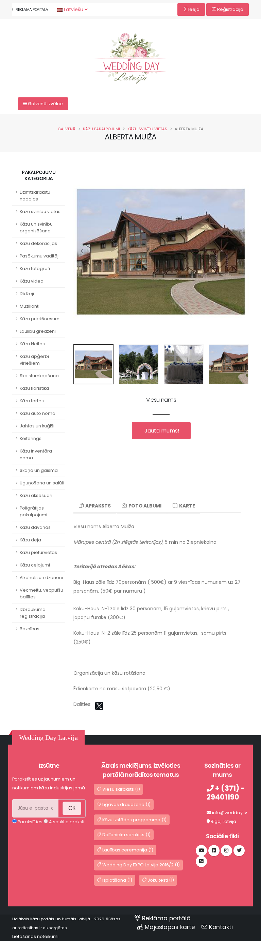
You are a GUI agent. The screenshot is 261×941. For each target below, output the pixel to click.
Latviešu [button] (74, 9)
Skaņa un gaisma (39, 470)
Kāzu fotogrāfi (35, 268)
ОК (71, 808)
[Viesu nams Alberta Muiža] (130, 45)
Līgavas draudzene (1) (126, 804)
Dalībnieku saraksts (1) (126, 835)
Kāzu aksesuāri (36, 495)
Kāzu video (32, 281)
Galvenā (66, 129)
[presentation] (82, 251)
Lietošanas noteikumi (35, 936)
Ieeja (193, 9)
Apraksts (97, 505)
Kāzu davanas (35, 527)
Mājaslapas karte (170, 927)
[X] (99, 706)
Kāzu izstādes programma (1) (134, 820)
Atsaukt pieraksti (66, 822)
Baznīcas (29, 629)
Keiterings (30, 438)
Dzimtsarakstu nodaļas (35, 195)
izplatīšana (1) (116, 880)
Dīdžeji (27, 293)
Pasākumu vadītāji (39, 256)
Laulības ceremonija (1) (127, 850)
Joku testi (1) (160, 880)
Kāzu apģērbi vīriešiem (34, 359)
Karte (186, 505)
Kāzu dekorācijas (38, 243)
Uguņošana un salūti (42, 483)
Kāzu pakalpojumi (101, 129)
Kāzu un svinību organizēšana (36, 227)
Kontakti (221, 927)
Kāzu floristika (34, 388)
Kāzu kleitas (32, 344)
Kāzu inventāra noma (36, 454)
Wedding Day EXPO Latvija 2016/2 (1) (140, 865)
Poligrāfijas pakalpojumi (33, 511)
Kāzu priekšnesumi (40, 319)
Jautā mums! (161, 431)
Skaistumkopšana (39, 376)
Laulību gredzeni (38, 331)
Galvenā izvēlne (45, 104)
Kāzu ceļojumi (35, 565)
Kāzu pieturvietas (38, 552)
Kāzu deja (30, 540)
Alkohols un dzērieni (41, 577)
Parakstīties (29, 822)
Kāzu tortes (32, 401)
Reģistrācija (229, 9)
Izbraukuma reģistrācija (33, 613)
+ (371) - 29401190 (226, 792)
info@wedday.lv (229, 812)
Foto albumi (144, 505)
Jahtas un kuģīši (37, 426)
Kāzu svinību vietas (147, 129)
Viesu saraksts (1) (120, 789)
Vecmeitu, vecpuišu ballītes (41, 593)
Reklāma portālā (31, 9)
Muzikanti (29, 306)
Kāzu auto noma (37, 413)
